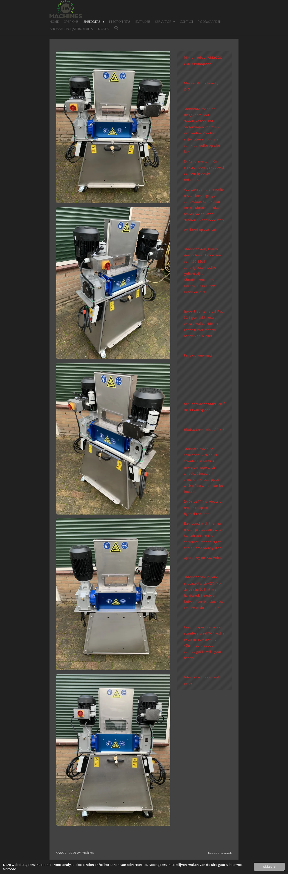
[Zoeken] (116, 28)
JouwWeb (226, 852)
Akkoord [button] (269, 867)
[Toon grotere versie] (113, 127)
